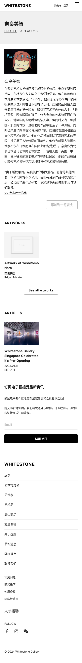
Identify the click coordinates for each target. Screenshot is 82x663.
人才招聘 (11, 611)
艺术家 (8, 495)
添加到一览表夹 (62, 205)
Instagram (16, 631)
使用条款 (10, 591)
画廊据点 (10, 554)
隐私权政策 (11, 598)
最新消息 (10, 544)
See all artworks (41, 290)
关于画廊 (10, 534)
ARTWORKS (29, 31)
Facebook (6, 631)
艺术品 (8, 505)
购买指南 (10, 584)
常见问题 (10, 577)
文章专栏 (10, 524)
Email (8, 425)
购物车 (57, 5)
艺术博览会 (11, 485)
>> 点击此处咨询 (15, 193)
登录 (65, 5)
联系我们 (10, 564)
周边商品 (10, 514)
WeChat (25, 631)
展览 (7, 475)
